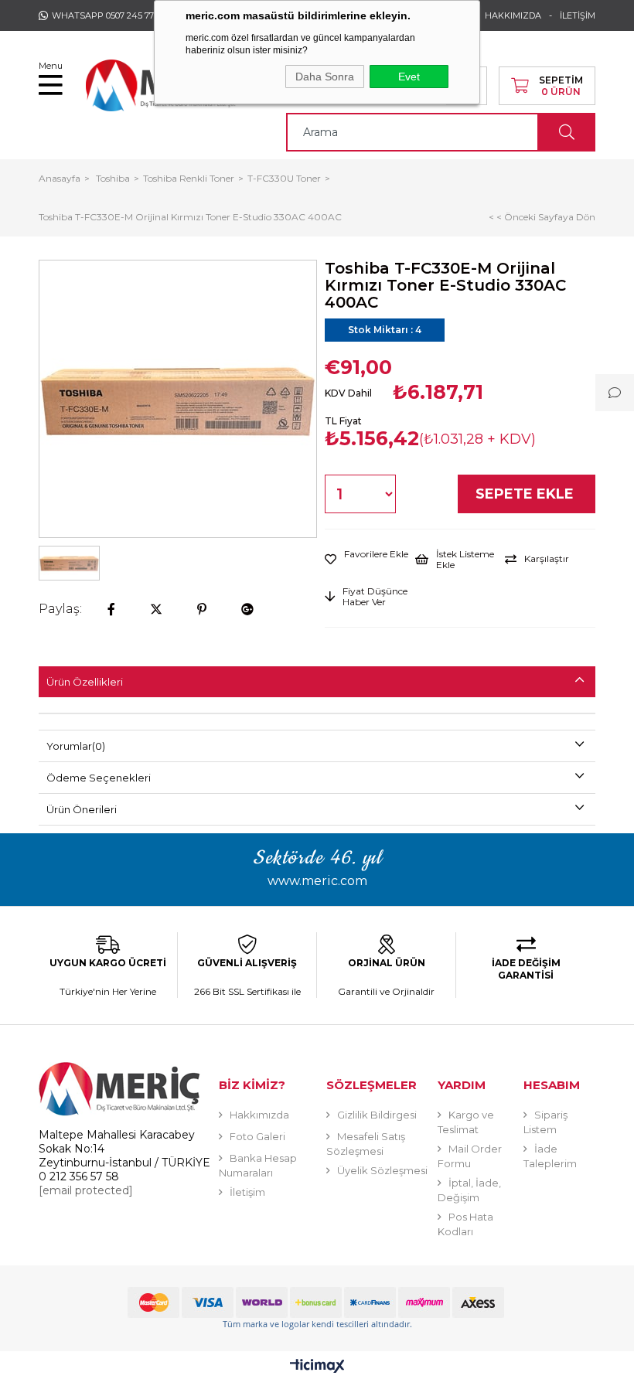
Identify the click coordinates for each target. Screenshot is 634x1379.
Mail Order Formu (470, 1156)
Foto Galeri (257, 1136)
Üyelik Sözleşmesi (382, 1170)
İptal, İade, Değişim (469, 1190)
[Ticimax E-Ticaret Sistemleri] (317, 1367)
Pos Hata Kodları (465, 1224)
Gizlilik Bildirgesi (377, 1114)
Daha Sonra (324, 76)
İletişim (247, 1192)
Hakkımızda (259, 1114)
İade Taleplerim (550, 1156)
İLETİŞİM (577, 15)
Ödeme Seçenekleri (98, 777)
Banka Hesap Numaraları (258, 1165)
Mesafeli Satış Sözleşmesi (365, 1143)
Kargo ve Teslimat (466, 1122)
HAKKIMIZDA (513, 15)
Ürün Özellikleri (84, 682)
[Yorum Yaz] (614, 392)
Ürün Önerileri (81, 809)
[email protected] (86, 1190)
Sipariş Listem (545, 1122)
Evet (409, 76)
